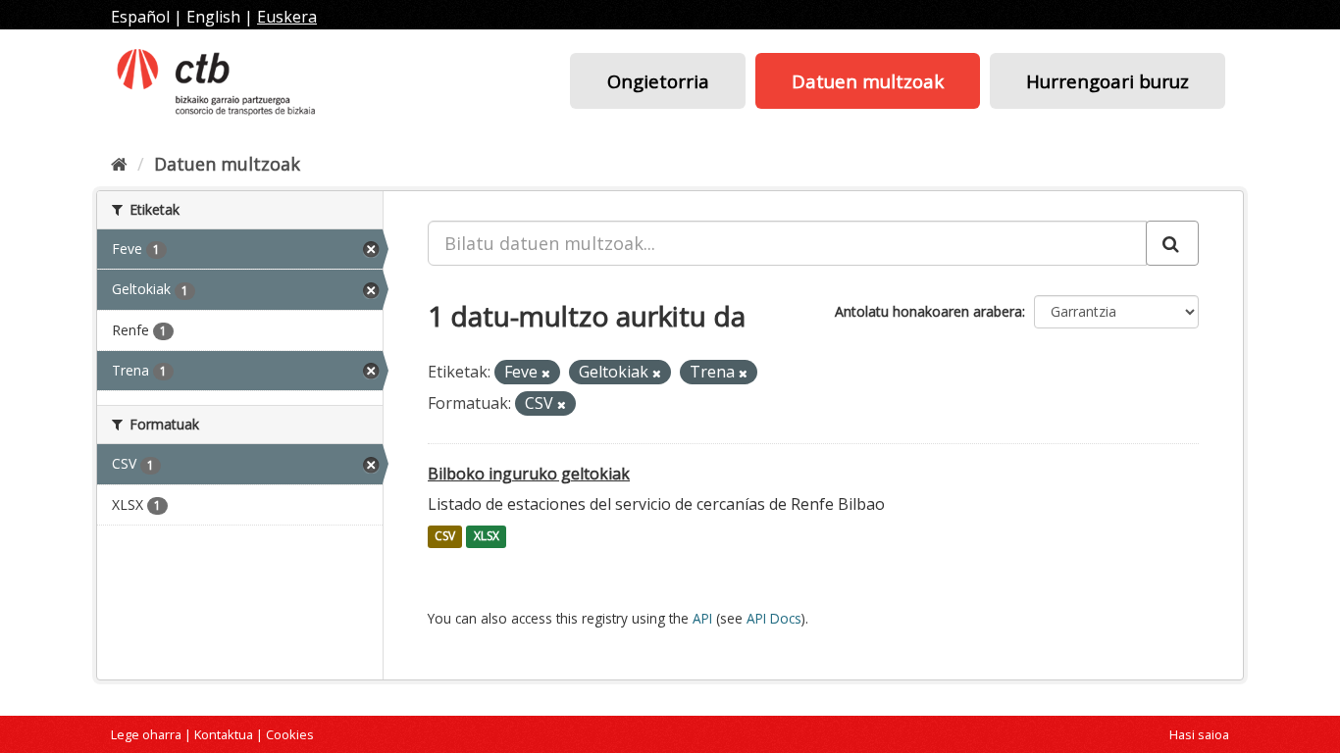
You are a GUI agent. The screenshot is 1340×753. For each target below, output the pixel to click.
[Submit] (1172, 243)
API (702, 618)
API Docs (774, 618)
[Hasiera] (119, 164)
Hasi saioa (1199, 734)
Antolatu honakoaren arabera (928, 311)
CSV (445, 536)
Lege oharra (146, 734)
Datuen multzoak (868, 81)
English (213, 16)
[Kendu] (545, 373)
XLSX (486, 536)
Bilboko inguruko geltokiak (529, 473)
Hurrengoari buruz (1107, 81)
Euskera (287, 16)
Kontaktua (223, 734)
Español (140, 16)
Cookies (290, 734)
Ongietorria (658, 81)
